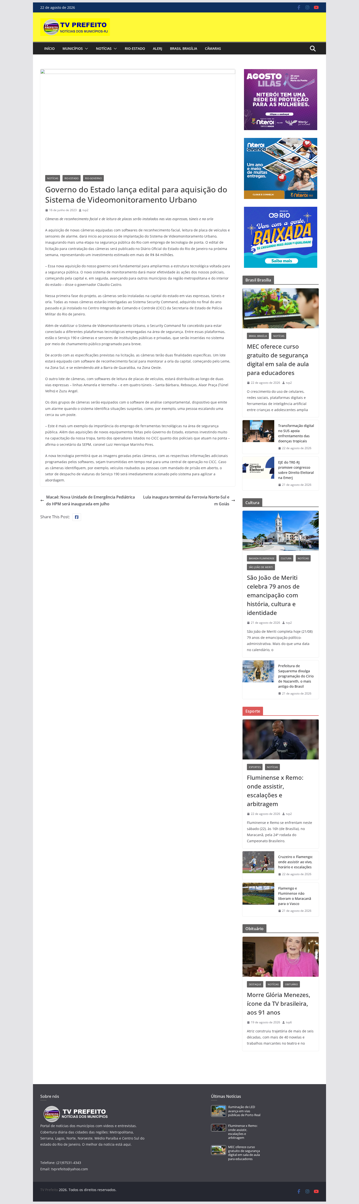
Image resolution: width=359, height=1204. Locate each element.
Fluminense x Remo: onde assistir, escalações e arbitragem (275, 790)
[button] (85, 48)
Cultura (286, 558)
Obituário (291, 984)
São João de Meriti (261, 567)
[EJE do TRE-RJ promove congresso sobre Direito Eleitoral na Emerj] (258, 473)
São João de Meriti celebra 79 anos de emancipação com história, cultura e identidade (273, 595)
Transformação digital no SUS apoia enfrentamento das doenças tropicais (296, 433)
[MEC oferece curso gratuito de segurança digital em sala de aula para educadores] (281, 308)
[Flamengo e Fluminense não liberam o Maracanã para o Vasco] (258, 899)
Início (49, 48)
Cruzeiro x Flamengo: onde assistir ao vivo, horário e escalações (295, 861)
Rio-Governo (93, 178)
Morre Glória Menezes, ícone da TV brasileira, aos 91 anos (278, 1003)
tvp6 (289, 1022)
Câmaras (213, 48)
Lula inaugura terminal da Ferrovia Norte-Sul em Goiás (186, 500)
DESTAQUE (255, 984)
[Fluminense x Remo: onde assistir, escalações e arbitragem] (281, 739)
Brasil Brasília (183, 48)
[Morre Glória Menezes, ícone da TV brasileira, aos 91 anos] (281, 957)
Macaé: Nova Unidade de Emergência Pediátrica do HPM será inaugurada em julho (90, 500)
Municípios (73, 48)
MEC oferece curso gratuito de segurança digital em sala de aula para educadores (278, 359)
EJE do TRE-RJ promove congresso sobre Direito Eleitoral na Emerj (296, 470)
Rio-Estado (135, 48)
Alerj (157, 48)
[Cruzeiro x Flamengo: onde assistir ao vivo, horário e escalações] (258, 865)
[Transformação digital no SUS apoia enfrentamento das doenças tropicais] (258, 437)
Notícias (104, 48)
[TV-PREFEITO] (75, 1108)
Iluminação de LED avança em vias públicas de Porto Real (244, 1111)
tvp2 (85, 210)
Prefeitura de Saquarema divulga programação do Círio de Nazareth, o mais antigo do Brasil (296, 676)
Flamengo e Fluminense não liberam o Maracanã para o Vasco (294, 896)
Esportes (255, 767)
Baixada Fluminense (262, 558)
